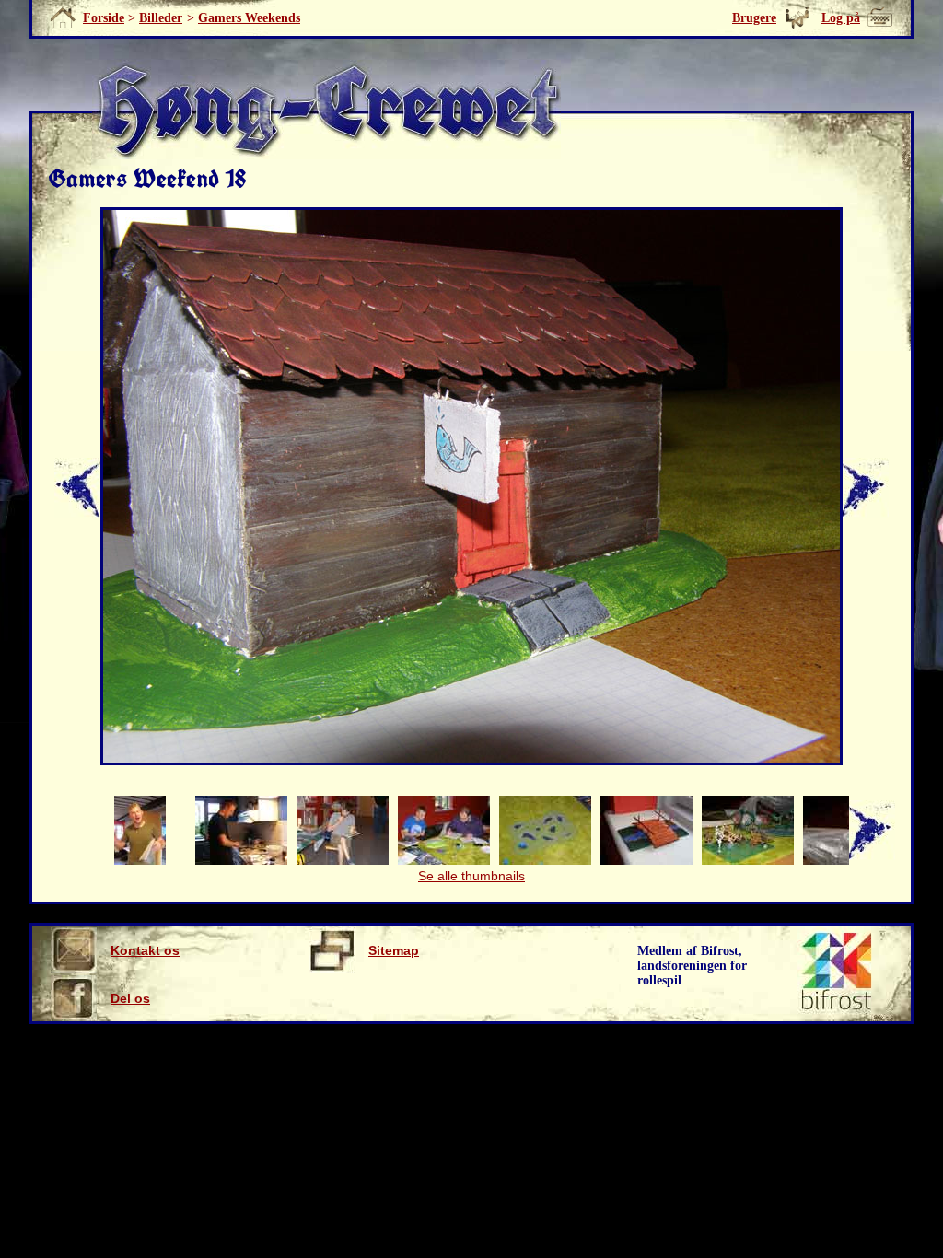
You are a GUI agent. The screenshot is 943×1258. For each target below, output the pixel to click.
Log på (840, 18)
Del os (130, 998)
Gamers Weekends (249, 18)
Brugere (754, 18)
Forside (103, 18)
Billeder (160, 18)
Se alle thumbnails (471, 875)
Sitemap (393, 950)
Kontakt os (145, 950)
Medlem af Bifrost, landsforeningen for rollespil (692, 965)
